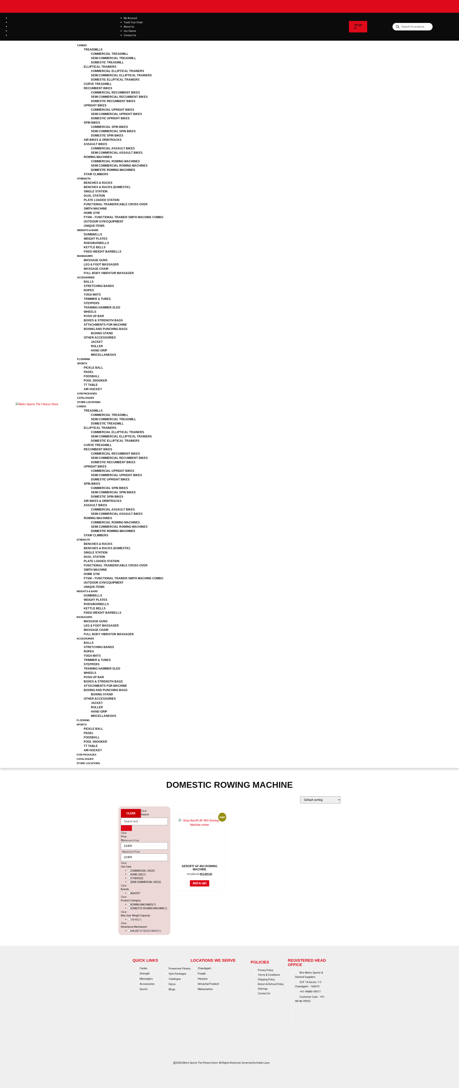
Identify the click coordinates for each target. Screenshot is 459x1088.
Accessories (85, 277)
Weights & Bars (87, 230)
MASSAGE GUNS (96, 260)
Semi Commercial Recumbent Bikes (119, 96)
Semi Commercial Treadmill (113, 58)
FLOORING (83, 359)
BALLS (89, 281)
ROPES (89, 290)
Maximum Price (131, 851)
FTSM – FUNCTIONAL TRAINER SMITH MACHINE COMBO (123, 217)
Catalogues (85, 397)
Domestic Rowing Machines (113, 169)
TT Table (91, 384)
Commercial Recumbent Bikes (115, 92)
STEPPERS (92, 303)
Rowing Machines (98, 157)
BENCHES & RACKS (98, 182)
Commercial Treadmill (109, 53)
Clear (130, 813)
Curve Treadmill (98, 83)
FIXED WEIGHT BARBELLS (102, 251)
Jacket (97, 341)
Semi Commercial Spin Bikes (113, 131)
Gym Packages (87, 393)
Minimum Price (130, 840)
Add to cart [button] (199, 883)
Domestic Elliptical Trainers (115, 79)
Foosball (92, 376)
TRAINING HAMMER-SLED (102, 307)
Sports (82, 363)
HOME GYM (92, 212)
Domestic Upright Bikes (110, 118)
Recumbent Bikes (98, 88)
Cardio (82, 45)
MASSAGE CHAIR (96, 268)
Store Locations (88, 402)
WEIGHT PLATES (95, 238)
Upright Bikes (95, 105)
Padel (89, 371)
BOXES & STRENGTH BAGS (103, 320)
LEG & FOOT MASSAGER (101, 264)
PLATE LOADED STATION (101, 200)
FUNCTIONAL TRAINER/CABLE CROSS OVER (116, 204)
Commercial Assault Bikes (113, 148)
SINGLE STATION (96, 191)
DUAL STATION (94, 195)
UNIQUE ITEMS (94, 225)
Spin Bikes (92, 122)
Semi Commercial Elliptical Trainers (121, 75)
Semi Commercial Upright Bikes (116, 114)
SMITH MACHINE (95, 208)
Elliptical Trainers (100, 66)
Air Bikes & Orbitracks (103, 139)
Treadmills (93, 49)
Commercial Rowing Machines (115, 161)
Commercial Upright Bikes (112, 109)
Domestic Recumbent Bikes (113, 101)
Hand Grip (99, 350)
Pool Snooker (95, 380)
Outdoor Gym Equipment (104, 221)
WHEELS (90, 311)
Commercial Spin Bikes (109, 126)
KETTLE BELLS (95, 247)
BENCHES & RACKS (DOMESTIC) (107, 187)
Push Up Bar (94, 316)
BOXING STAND (102, 333)
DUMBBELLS (93, 234)
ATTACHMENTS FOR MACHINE (105, 324)
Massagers (85, 256)
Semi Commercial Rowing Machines (119, 165)
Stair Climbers (96, 174)
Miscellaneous (103, 354)
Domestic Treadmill (107, 62)
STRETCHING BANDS (99, 285)
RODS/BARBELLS (96, 243)
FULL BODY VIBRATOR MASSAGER (109, 273)
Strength (84, 178)
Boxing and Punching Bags (105, 328)
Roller (97, 346)
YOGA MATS (92, 294)
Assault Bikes (95, 144)
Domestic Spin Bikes (107, 135)
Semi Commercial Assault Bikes (117, 152)
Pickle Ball (93, 367)
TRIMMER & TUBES (97, 298)
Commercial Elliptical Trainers (117, 71)
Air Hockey (93, 389)
